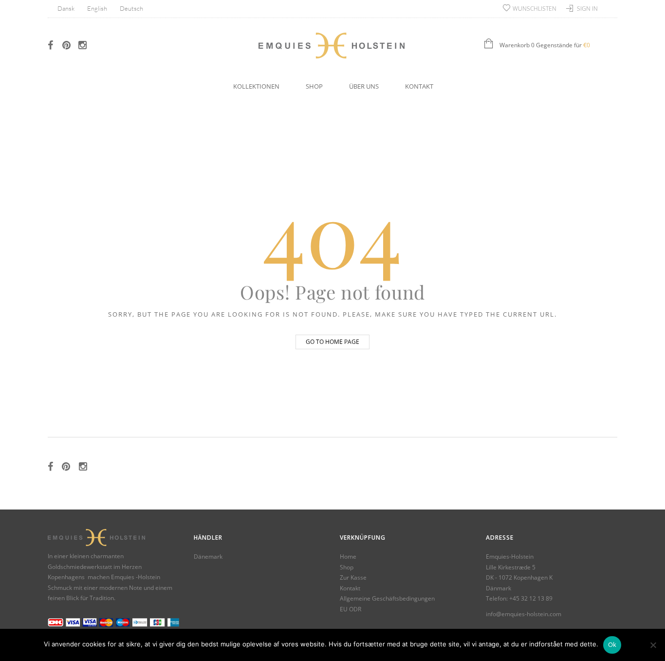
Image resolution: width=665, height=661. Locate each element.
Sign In (587, 8)
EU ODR (350, 609)
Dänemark (208, 556)
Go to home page (332, 342)
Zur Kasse (353, 577)
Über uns (364, 86)
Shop (314, 86)
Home (348, 556)
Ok (612, 644)
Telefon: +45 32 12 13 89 (519, 598)
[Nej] (653, 645)
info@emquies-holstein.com (523, 614)
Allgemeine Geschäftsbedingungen (387, 598)
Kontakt (419, 86)
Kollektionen (256, 86)
